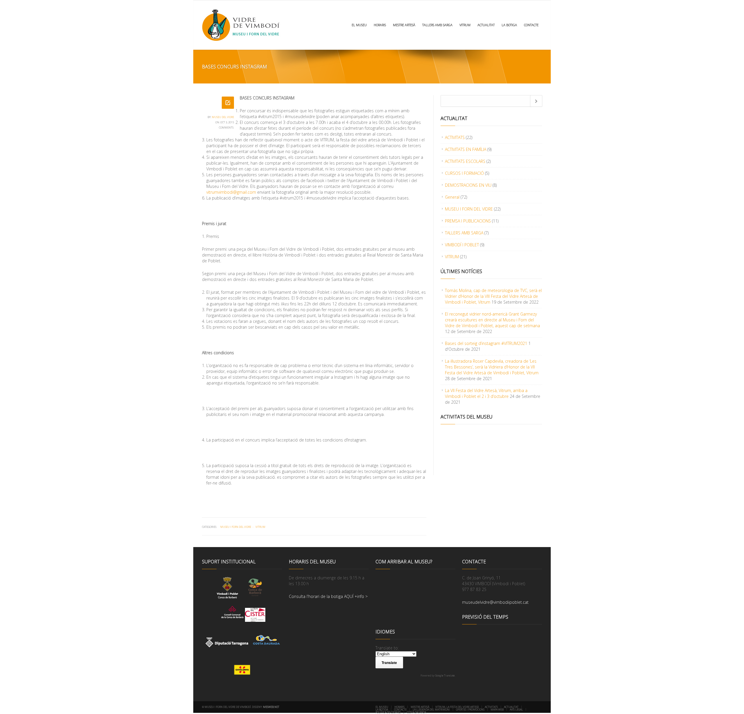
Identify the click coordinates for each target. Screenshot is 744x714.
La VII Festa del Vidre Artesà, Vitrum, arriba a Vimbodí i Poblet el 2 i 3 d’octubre (486, 393)
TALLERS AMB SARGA (437, 25)
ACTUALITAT (486, 25)
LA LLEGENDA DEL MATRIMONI (431, 709)
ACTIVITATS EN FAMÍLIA (465, 149)
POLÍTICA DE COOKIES (388, 712)
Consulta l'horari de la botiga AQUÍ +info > (328, 596)
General (452, 197)
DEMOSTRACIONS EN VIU (468, 185)
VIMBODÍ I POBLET (462, 245)
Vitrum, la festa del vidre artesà (457, 707)
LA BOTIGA (509, 25)
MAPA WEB (497, 709)
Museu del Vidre (223, 117)
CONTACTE (531, 25)
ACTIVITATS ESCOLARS (465, 161)
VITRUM (465, 25)
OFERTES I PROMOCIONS (470, 709)
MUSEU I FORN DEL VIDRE (235, 527)
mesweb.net (271, 707)
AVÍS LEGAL (516, 709)
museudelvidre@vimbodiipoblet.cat (495, 602)
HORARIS (380, 25)
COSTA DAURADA (416, 712)
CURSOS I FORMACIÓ (464, 173)
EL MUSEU (359, 25)
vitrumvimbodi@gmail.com (231, 192)
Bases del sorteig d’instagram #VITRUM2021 (486, 343)
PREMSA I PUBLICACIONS (468, 221)
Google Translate (445, 675)
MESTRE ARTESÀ (404, 25)
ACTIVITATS (455, 137)
